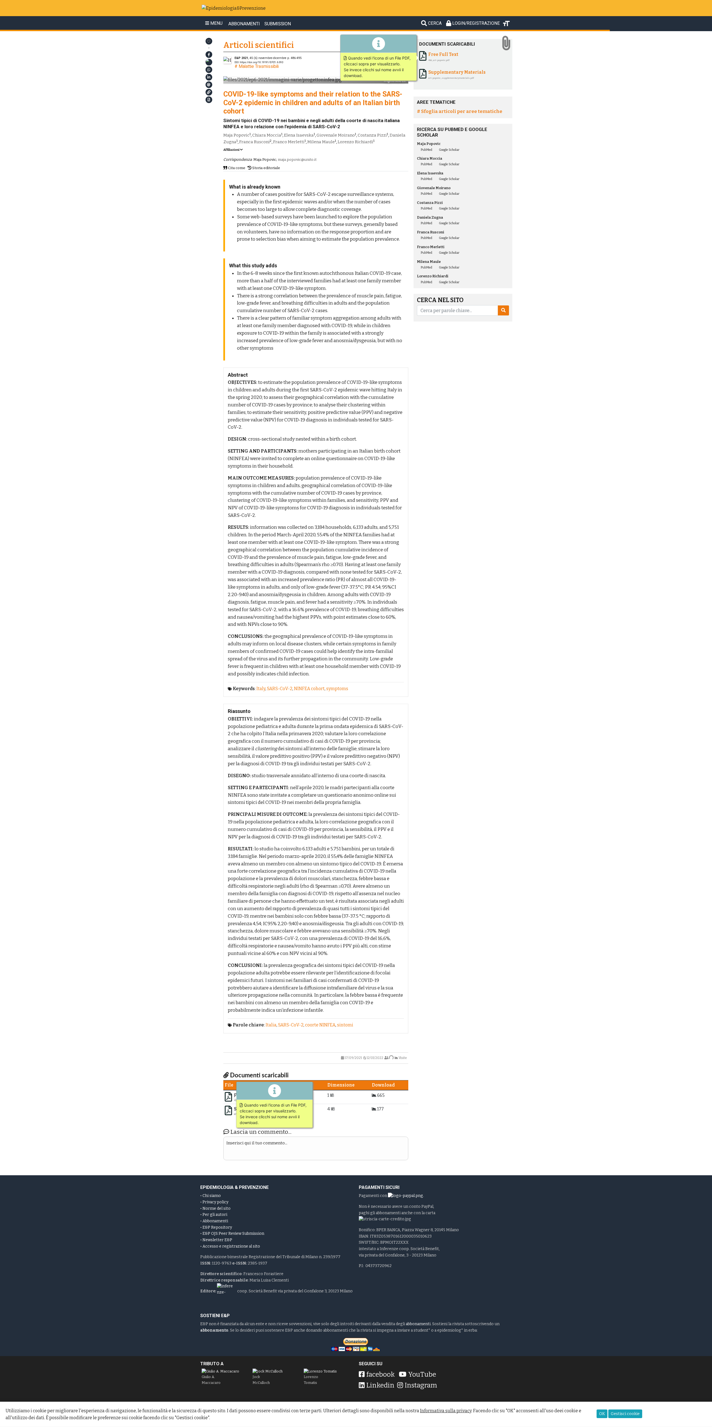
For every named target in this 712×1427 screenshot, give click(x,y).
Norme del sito (216, 1208)
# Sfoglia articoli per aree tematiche (459, 111)
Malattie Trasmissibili (259, 66)
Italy (260, 688)
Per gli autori (214, 1214)
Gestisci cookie (625, 1413)
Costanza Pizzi (372, 135)
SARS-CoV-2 (279, 688)
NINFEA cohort (309, 688)
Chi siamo (211, 1195)
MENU (215, 23)
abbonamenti (418, 1324)
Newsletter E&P (217, 1240)
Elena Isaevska (299, 135)
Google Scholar (448, 150)
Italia (271, 1025)
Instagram (421, 1385)
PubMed (426, 150)
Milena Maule (321, 141)
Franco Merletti (289, 141)
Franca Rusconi (254, 141)
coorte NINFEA (320, 1025)
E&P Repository (217, 1227)
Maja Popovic (236, 135)
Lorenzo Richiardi (355, 141)
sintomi (345, 1025)
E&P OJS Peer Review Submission (233, 1233)
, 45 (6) (260, 58)
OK (602, 1413)
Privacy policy (215, 1202)
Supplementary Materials (262, 1109)
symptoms (337, 688)
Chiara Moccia (266, 135)
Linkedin (380, 1385)
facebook (380, 1374)
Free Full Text (249, 1095)
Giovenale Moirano (336, 135)
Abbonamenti (215, 1221)
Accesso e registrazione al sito (231, 1246)
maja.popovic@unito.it (297, 159)
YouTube (422, 1374)
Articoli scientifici (258, 45)
